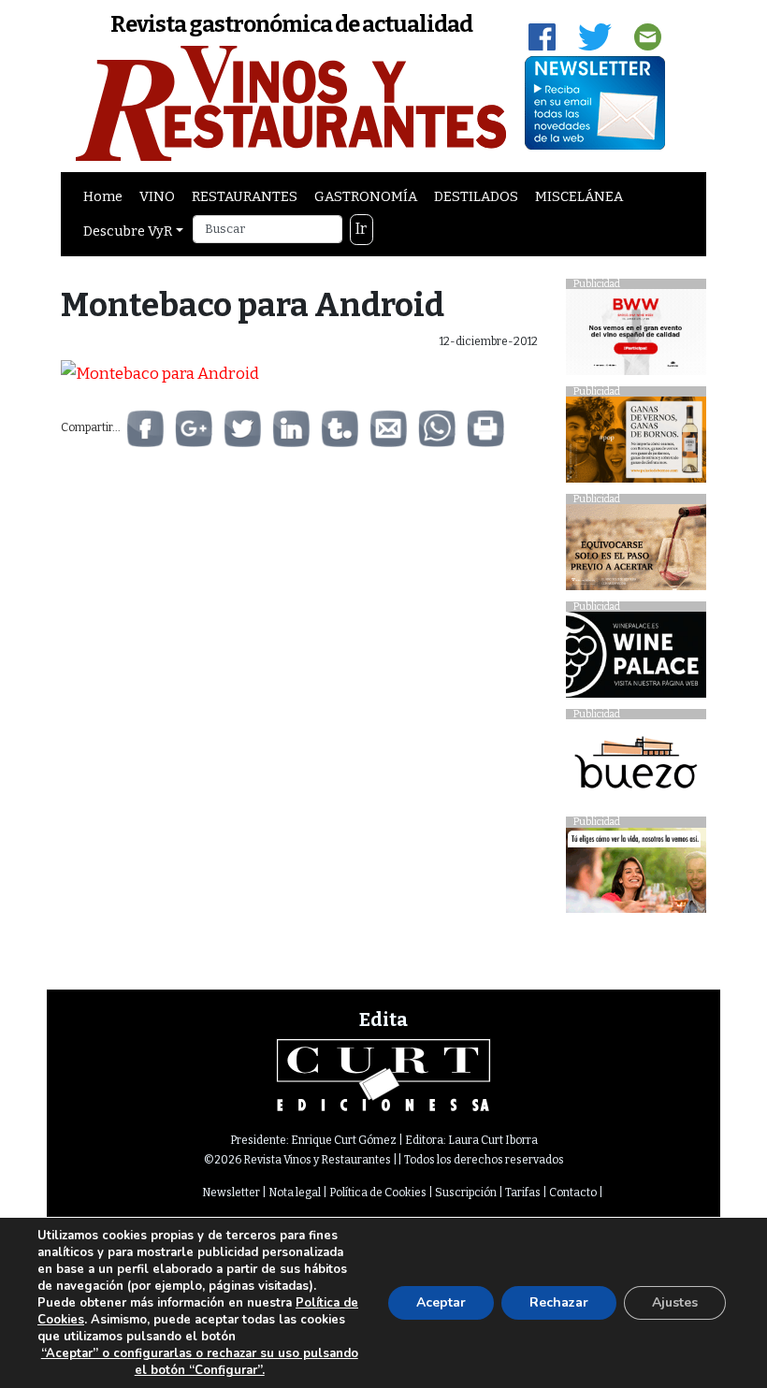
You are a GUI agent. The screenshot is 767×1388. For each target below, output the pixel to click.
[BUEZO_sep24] (636, 767)
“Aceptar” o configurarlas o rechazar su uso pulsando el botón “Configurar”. (199, 1362)
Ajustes (675, 1302)
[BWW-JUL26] (636, 337)
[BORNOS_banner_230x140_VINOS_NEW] (636, 445)
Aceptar (441, 1302)
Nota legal (294, 1192)
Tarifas (523, 1192)
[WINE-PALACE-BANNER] (636, 660)
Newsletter (231, 1192)
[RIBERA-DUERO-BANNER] (636, 552)
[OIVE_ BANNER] (636, 875)
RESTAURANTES (244, 196)
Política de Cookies (378, 1192)
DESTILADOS (476, 196)
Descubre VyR (127, 231)
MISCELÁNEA (579, 196)
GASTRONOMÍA (365, 196)
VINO (157, 196)
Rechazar (558, 1302)
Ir (361, 229)
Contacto (573, 1192)
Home (103, 196)
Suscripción (466, 1192)
